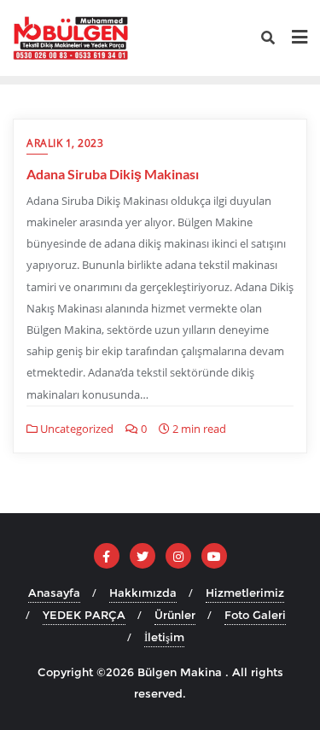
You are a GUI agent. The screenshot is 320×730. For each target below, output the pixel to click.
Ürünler (174, 615)
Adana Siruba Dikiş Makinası (112, 174)
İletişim (164, 637)
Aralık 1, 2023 (64, 143)
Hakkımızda (143, 592)
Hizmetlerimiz (245, 592)
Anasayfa (54, 592)
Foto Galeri (255, 615)
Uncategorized (75, 428)
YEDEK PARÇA (84, 615)
